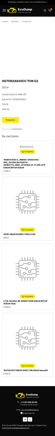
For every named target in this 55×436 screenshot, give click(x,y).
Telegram (20, 2)
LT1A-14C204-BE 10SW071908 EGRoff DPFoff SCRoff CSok (25, 302)
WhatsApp (12, 2)
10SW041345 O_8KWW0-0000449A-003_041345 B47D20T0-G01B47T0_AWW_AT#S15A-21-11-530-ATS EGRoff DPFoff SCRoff (24, 164)
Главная (5, 21)
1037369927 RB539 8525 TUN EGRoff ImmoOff (25, 370)
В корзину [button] (29, 152)
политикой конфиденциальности (15, 428)
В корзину (10, 120)
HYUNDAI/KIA (26, 21)
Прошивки (15, 21)
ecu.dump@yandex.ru (38, 2)
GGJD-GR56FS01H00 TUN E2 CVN (19, 234)
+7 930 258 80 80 (29, 403)
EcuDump (25, 9)
